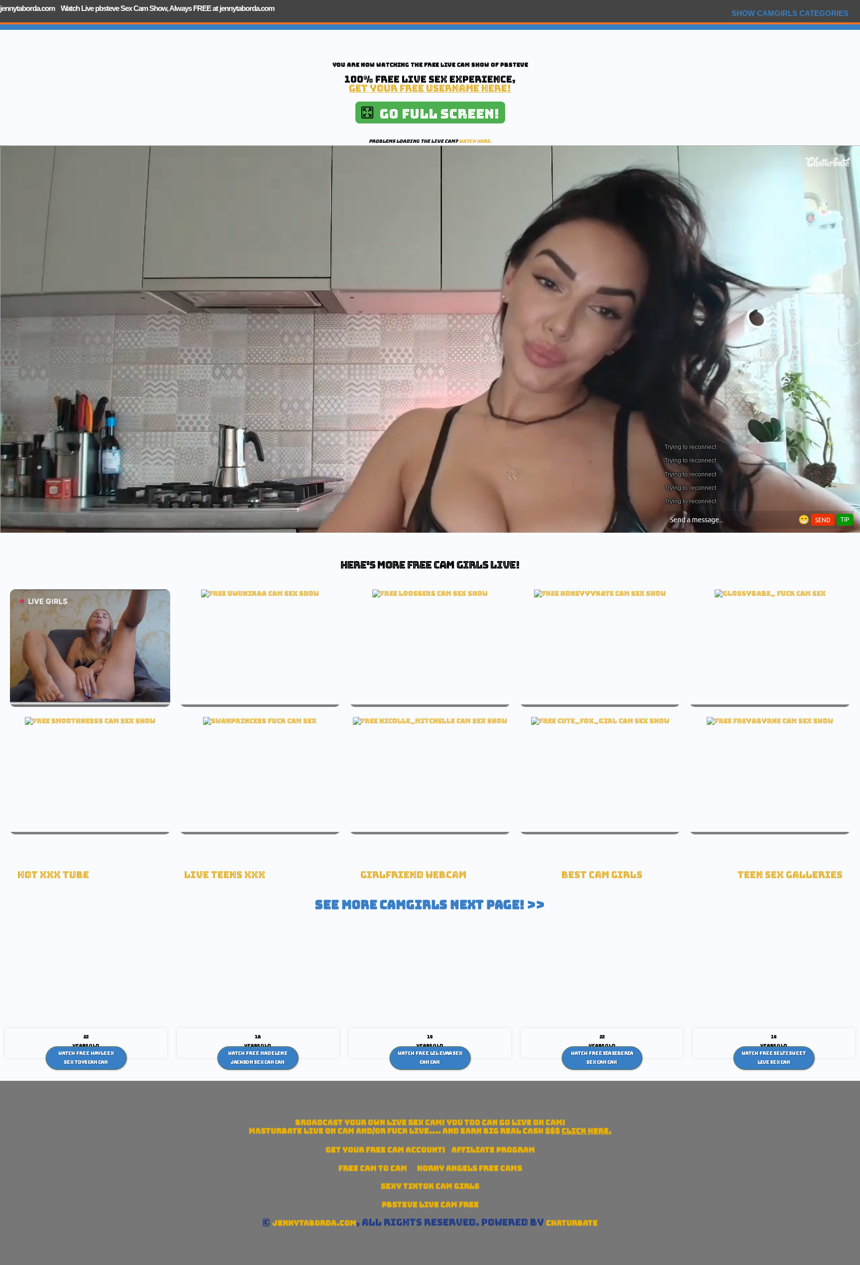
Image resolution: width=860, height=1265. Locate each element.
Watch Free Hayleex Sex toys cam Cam (86, 1057)
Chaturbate (572, 1223)
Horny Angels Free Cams (469, 1168)
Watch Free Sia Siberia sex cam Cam (602, 1057)
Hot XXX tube (53, 875)
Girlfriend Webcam (413, 875)
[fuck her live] (770, 593)
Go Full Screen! (436, 113)
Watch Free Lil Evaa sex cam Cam (430, 1057)
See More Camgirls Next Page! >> (430, 905)
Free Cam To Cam (372, 1168)
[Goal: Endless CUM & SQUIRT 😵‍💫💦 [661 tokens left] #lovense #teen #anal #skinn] (600, 593)
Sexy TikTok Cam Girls (430, 1186)
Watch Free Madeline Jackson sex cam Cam (258, 1057)
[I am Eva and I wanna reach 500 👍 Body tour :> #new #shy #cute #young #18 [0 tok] (90, 720)
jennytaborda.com (27, 8)
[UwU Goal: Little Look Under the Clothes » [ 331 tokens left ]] (260, 593)
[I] (600, 720)
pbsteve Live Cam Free (430, 1204)
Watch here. (475, 141)
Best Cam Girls (602, 875)
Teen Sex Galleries (790, 875)
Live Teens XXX (224, 875)
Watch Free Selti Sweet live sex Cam (774, 1057)
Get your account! (385, 1149)
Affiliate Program (493, 1149)
